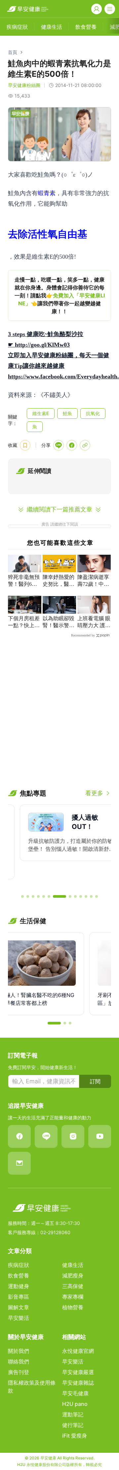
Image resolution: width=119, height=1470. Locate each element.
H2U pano (75, 1404)
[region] (59, 295)
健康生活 (72, 1265)
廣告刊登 (18, 1372)
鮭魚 (67, 413)
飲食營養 (18, 1275)
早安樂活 (18, 1318)
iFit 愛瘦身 (74, 1435)
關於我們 (18, 1351)
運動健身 (18, 1286)
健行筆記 (72, 1425)
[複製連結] (85, 445)
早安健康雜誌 (78, 1382)
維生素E (40, 413)
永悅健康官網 (78, 1351)
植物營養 (72, 1307)
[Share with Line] (58, 445)
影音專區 (18, 1296)
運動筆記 (72, 1414)
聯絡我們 (18, 1361)
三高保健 (72, 1286)
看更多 (94, 793)
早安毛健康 (75, 1393)
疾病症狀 (18, 1265)
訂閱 (95, 1081)
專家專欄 (72, 1296)
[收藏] (25, 445)
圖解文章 (18, 1307)
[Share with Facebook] (71, 445)
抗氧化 (93, 413)
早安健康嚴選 (78, 1372)
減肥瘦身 (72, 1275)
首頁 (12, 52)
